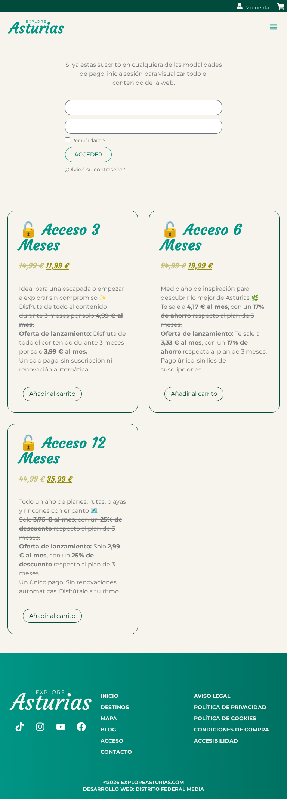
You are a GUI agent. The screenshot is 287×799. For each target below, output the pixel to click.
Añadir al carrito (52, 393)
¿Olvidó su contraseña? (95, 169)
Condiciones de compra (231, 729)
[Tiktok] (19, 727)
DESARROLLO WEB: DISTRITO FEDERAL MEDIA (143, 789)
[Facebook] (81, 727)
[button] (273, 27)
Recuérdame (87, 140)
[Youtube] (60, 727)
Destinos (115, 707)
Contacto (116, 752)
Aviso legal (212, 696)
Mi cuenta (257, 7)
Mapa (109, 718)
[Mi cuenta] (239, 6)
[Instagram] (40, 727)
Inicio (109, 696)
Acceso (112, 740)
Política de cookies (225, 718)
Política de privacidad (230, 707)
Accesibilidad (216, 740)
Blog (108, 729)
